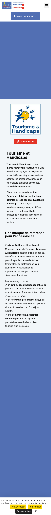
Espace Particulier (25, 16)
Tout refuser (35, 507)
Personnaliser (24, 511)
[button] (46, 5)
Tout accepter (18, 507)
